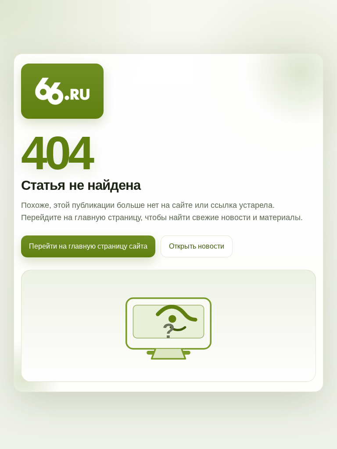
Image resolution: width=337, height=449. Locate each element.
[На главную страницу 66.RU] (62, 91)
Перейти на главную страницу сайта (88, 246)
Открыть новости (196, 246)
